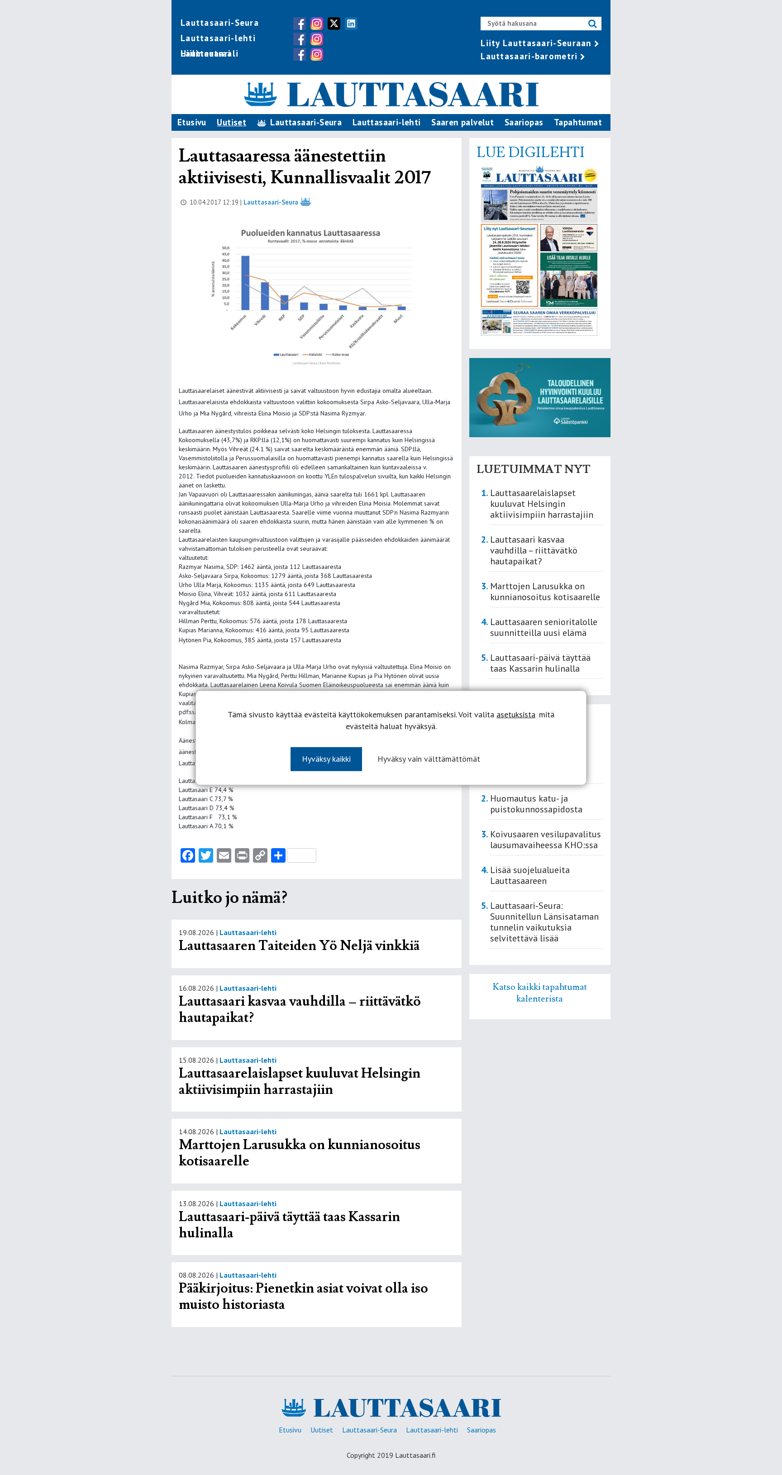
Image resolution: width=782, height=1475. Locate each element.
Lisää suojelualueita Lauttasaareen (530, 875)
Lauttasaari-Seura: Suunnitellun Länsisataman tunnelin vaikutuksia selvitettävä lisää (544, 922)
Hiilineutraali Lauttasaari (209, 53)
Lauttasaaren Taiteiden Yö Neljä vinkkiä (299, 946)
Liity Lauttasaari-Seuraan (536, 43)
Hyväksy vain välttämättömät (428, 758)
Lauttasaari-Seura (220, 22)
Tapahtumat (578, 122)
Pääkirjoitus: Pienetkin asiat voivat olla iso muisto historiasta (303, 1296)
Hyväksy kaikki (326, 758)
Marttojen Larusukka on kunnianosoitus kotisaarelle (299, 1153)
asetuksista (515, 714)
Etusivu (191, 122)
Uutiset (231, 122)
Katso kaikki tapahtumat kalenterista (540, 993)
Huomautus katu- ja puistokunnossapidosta (536, 803)
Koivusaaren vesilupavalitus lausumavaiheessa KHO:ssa (545, 839)
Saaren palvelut (462, 122)
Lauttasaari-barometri (529, 56)
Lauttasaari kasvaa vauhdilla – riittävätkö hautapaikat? (300, 1009)
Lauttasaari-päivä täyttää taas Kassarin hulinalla (289, 1225)
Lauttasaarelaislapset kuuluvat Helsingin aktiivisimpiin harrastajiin (299, 1081)
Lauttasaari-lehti (218, 38)
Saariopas (524, 122)
